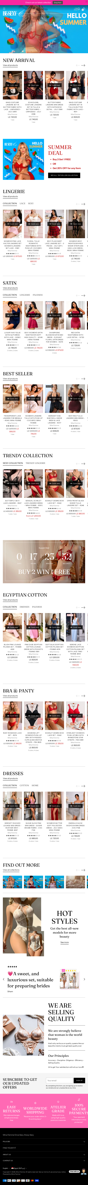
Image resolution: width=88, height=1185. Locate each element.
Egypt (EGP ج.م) (19, 1168)
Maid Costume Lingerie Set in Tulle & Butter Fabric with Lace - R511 (75, 107)
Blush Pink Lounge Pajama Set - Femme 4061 (12, 647)
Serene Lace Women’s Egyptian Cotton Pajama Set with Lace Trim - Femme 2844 (75, 649)
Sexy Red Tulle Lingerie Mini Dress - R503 (75, 418)
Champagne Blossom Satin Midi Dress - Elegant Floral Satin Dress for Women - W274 (54, 337)
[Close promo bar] (86, 1)
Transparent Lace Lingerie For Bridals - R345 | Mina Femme (12, 418)
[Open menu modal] (4, 8)
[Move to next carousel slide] (83, 65)
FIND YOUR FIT (9, 1148)
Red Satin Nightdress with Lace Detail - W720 (75, 335)
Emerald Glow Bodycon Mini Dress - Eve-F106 (75, 825)
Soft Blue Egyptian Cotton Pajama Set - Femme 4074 (54, 647)
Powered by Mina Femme (11, 1174)
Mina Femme (20, 1172)
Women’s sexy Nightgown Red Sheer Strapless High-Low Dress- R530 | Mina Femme (75, 245)
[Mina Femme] (44, 9)
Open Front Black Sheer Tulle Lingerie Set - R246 (75, 503)
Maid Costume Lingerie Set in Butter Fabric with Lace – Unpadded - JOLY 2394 (12, 107)
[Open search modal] (79, 8)
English (5, 1168)
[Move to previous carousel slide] (78, 65)
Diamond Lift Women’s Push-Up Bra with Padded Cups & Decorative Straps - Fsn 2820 (33, 737)
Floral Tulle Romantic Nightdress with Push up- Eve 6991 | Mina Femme (33, 245)
